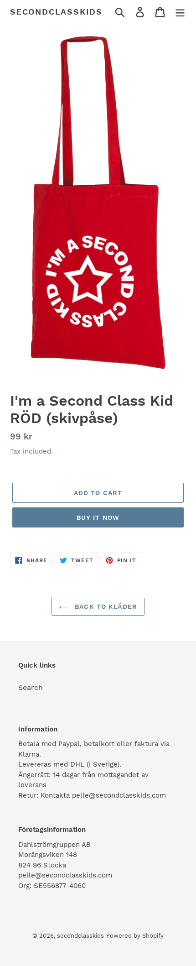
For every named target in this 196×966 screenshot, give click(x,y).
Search (30, 687)
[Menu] (180, 12)
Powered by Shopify (135, 935)
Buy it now (98, 517)
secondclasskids (56, 11)
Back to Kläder (104, 606)
